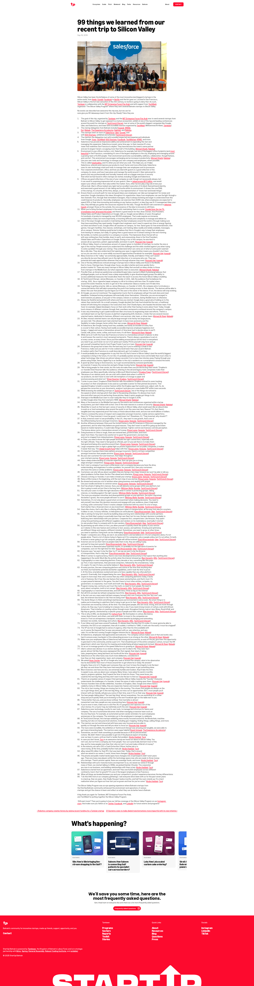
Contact (7, 933)
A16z (155, 558)
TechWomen (131, 139)
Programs (107, 928)
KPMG (139, 139)
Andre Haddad (135, 737)
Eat (82, 130)
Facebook (108, 99)
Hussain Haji (141, 242)
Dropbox (123, 379)
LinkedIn (130, 804)
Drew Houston (113, 379)
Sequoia (132, 421)
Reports (106, 933)
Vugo (94, 139)
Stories (106, 939)
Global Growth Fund (107, 449)
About (155, 928)
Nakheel (117, 130)
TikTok (204, 933)
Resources (157, 930)
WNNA (127, 128)
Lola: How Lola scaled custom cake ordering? (155, 863)
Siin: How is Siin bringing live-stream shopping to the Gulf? (87, 863)
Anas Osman (94, 660)
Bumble (137, 488)
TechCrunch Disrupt (115, 123)
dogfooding (96, 163)
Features (75, 857)
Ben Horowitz (147, 558)
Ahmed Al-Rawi (159, 316)
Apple (94, 99)
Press (155, 939)
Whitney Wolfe (127, 488)
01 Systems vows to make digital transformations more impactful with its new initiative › (141, 811)
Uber (117, 133)
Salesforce (109, 133)
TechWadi (152, 104)
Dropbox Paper (145, 372)
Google (100, 99)
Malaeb (87, 130)
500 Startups (90, 135)
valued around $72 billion (142, 181)
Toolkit (105, 936)
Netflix (117, 99)
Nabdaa (128, 130)
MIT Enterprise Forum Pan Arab (117, 104)
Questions (157, 936)
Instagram (206, 928)
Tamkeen (81, 104)
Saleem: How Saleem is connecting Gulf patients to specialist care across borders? (119, 865)
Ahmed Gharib (141, 149)
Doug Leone (124, 421)
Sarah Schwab (136, 730)
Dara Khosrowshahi (142, 512)
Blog (154, 933)
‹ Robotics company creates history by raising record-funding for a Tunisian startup (70, 811)
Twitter (111, 804)
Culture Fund (117, 614)
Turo (143, 737)
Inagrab (121, 128)
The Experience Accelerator (102, 130)
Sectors (106, 930)
